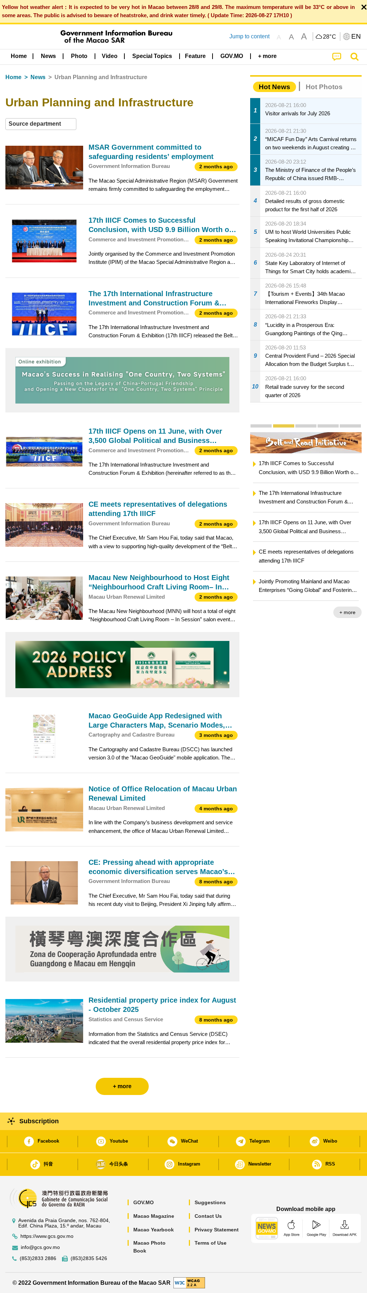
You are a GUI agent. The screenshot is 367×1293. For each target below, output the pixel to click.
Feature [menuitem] (195, 56)
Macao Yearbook (153, 1229)
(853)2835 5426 (89, 1258)
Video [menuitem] (110, 56)
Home (13, 77)
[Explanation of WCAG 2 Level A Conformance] (189, 1282)
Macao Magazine (153, 1216)
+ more (347, 612)
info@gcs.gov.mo (40, 1247)
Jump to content (249, 36)
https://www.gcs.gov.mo (46, 1236)
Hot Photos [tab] (324, 87)
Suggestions (210, 1202)
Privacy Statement (217, 1229)
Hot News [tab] (274, 87)
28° (330, 37)
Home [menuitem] (19, 56)
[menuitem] (48, 56)
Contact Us (208, 1216)
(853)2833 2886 (38, 1258)
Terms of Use (211, 1243)
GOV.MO (143, 1202)
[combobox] (41, 124)
